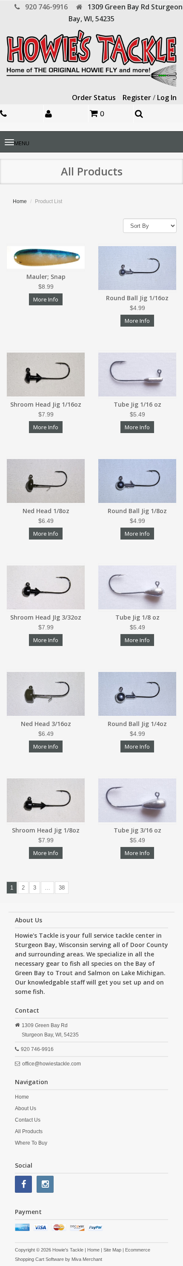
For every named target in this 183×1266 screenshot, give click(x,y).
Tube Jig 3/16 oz (137, 830)
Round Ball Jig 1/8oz (137, 511)
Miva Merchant (86, 1259)
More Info (45, 299)
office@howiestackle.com (51, 1064)
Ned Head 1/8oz (46, 511)
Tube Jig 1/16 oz (137, 404)
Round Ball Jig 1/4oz (137, 724)
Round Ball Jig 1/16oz (137, 298)
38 (62, 887)
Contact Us (27, 1120)
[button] (67, 114)
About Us (25, 1108)
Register (137, 97)
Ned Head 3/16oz (46, 724)
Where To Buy (31, 1143)
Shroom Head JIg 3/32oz (45, 617)
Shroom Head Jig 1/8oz (46, 830)
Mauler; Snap (46, 277)
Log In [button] (167, 97)
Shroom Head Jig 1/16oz (45, 404)
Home (20, 201)
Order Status (94, 97)
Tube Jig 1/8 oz (137, 617)
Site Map (112, 1249)
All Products (29, 1131)
